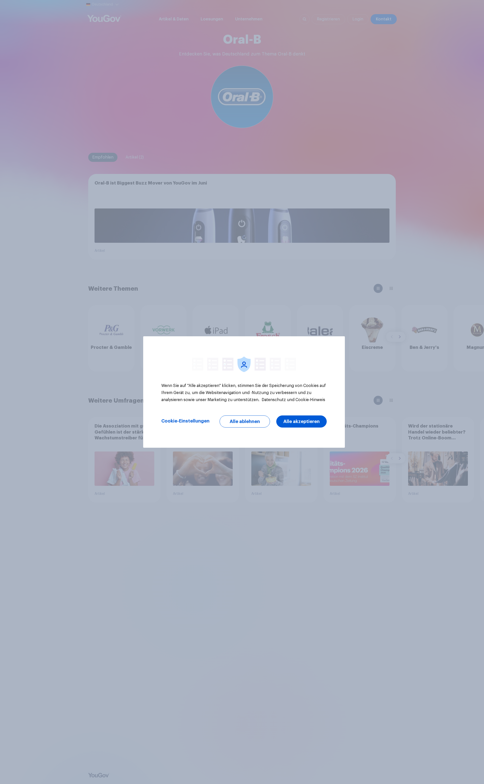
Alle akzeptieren (301, 421)
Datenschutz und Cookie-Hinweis (293, 400)
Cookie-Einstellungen (185, 421)
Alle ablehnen (245, 421)
